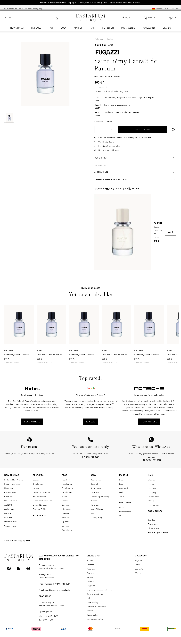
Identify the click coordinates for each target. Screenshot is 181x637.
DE (177, 8)
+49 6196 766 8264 (61, 584)
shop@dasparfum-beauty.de (57, 590)
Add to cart (142, 129)
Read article (149, 421)
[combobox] (32, 17)
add (170, 232)
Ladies (110, 39)
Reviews (90, 421)
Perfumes (98, 39)
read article (32, 421)
